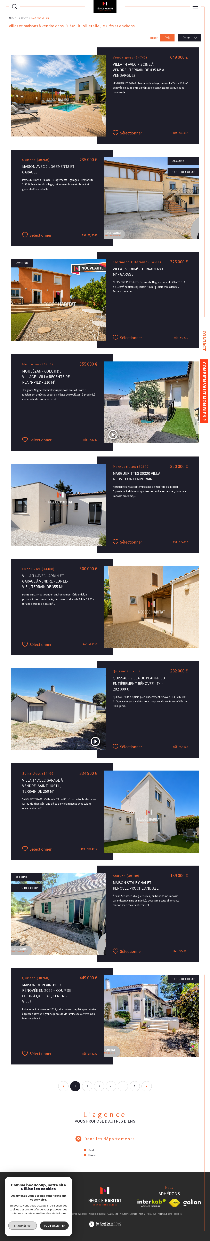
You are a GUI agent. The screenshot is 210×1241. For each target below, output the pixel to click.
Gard (91, 1150)
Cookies (177, 1214)
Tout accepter (54, 1225)
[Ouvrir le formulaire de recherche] (14, 6)
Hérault (92, 1155)
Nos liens (151, 1214)
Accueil (13, 17)
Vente (24, 17)
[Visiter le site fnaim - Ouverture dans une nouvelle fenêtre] (174, 1203)
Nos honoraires (97, 1214)
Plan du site (112, 1214)
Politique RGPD (165, 1214)
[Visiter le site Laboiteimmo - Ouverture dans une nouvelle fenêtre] (105, 1228)
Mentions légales (128, 1214)
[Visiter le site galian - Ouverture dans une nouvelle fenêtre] (192, 1202)
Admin (142, 1214)
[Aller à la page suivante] (147, 1086)
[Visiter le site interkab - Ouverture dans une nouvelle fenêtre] (151, 1203)
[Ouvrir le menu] (195, 6)
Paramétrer (22, 1225)
